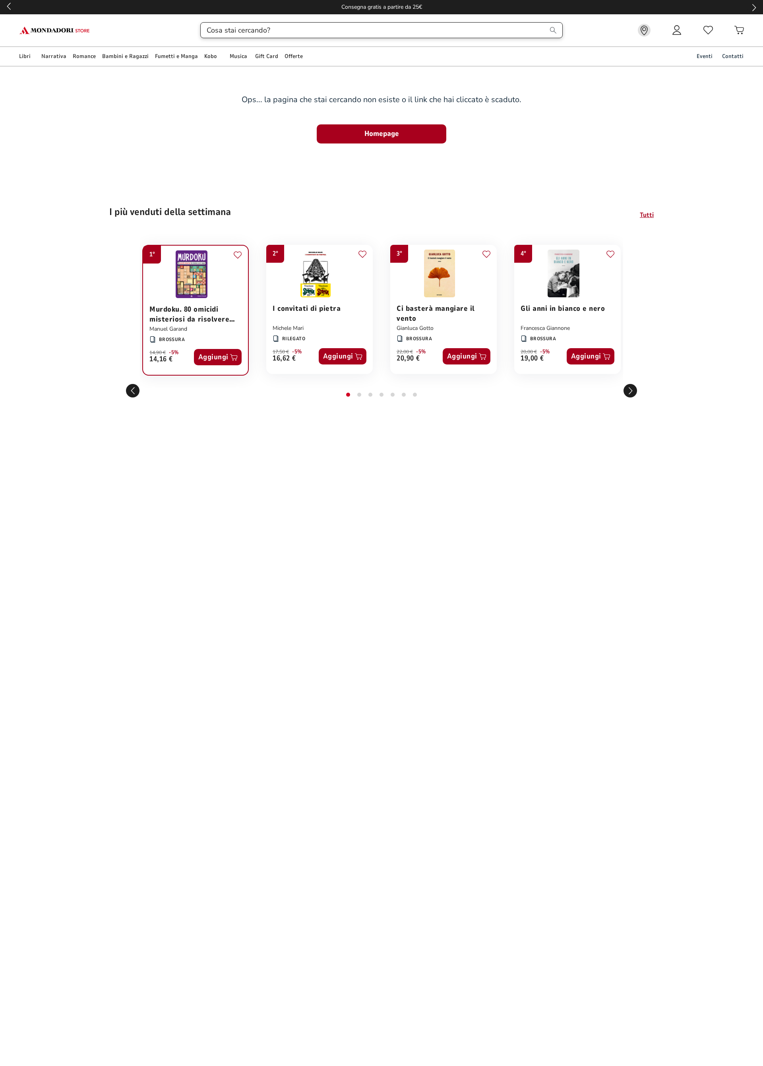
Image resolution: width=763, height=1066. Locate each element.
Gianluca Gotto (415, 328)
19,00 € (532, 359)
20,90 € (408, 359)
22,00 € (405, 351)
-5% (174, 352)
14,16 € (161, 359)
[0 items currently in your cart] (739, 30)
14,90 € (157, 352)
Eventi (705, 56)
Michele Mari (288, 328)
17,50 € (281, 351)
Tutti (647, 215)
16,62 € (284, 359)
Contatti (733, 56)
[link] (644, 30)
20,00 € (529, 351)
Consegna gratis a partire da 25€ (381, 7)
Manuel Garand (168, 329)
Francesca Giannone (545, 328)
